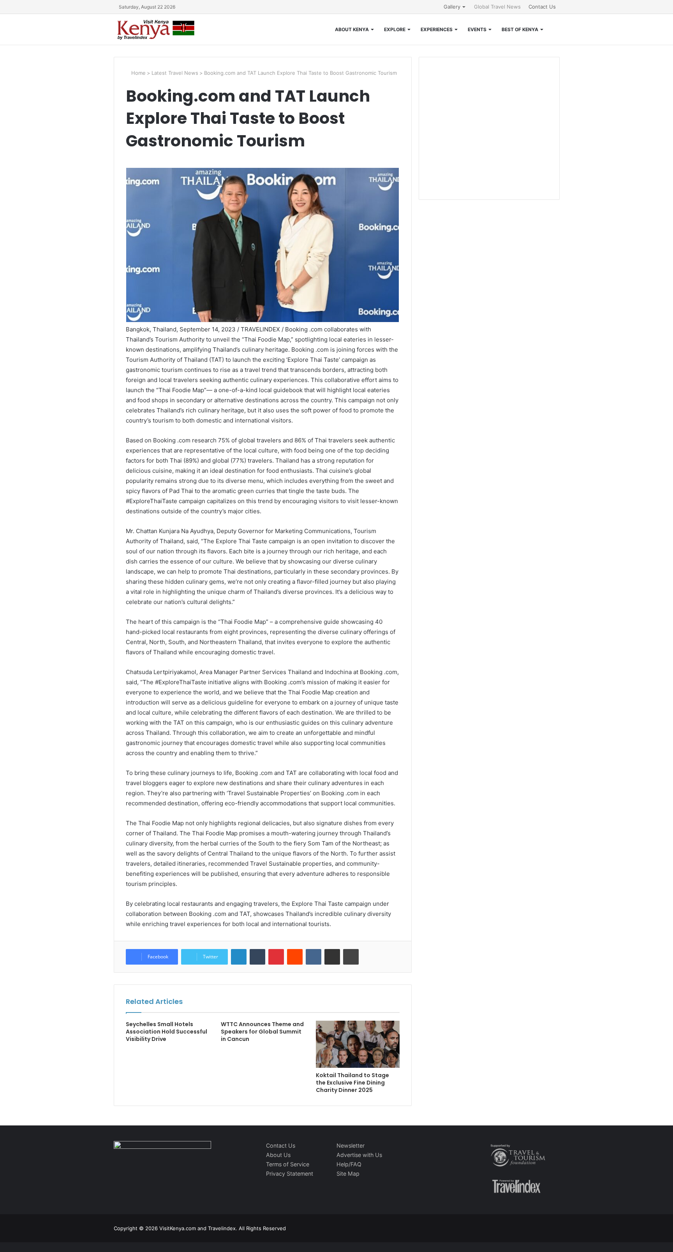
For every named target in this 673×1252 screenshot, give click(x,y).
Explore (394, 29)
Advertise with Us (359, 1155)
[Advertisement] (489, 136)
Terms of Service (287, 1164)
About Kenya (352, 29)
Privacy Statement (289, 1173)
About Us (278, 1155)
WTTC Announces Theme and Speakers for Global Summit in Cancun (262, 1031)
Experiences (437, 29)
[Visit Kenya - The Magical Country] (156, 29)
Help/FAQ (348, 1164)
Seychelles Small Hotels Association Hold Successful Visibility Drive (166, 1031)
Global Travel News (497, 7)
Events (477, 29)
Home (138, 73)
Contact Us (542, 7)
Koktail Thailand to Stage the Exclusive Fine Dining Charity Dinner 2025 (352, 1082)
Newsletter (350, 1145)
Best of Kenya (520, 29)
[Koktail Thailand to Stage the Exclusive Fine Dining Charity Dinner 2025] (357, 1044)
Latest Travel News (175, 73)
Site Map (347, 1173)
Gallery (452, 7)
